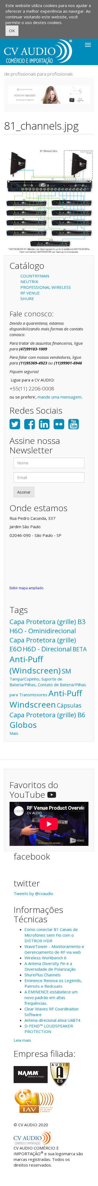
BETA (80, 649)
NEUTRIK (29, 281)
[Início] (38, 51)
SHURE (27, 298)
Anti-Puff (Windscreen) (35, 665)
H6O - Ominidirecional (43, 630)
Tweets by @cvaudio (33, 893)
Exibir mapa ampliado (27, 588)
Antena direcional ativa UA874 (52, 1020)
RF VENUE (30, 293)
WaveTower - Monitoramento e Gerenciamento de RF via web (54, 949)
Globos (23, 724)
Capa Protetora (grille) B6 (47, 714)
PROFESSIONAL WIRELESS (45, 287)
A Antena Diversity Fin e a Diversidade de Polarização (50, 966)
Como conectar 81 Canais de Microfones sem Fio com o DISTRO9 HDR (51, 935)
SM (66, 670)
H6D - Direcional (47, 648)
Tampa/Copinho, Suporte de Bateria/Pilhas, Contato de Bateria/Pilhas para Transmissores (48, 686)
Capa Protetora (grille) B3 (47, 621)
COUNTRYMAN (34, 276)
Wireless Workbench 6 (45, 957)
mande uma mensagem (59, 397)
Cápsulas (69, 705)
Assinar (24, 492)
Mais (14, 733)
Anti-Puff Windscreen (46, 699)
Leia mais (22, 1040)
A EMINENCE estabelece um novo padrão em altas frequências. (51, 997)
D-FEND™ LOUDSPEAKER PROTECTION (48, 1028)
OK (12, 30)
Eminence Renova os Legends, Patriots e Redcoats (53, 983)
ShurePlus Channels (42, 974)
